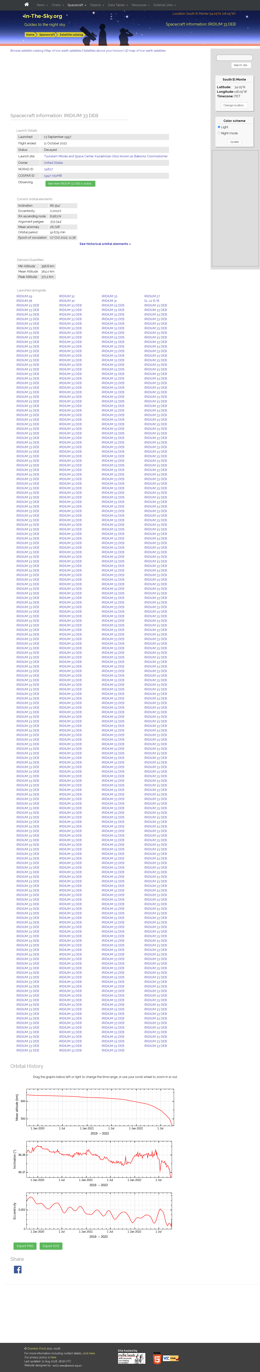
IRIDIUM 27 (152, 296)
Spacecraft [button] (76, 5)
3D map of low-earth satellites (145, 50)
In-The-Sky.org (43, 16)
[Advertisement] (105, 81)
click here (89, 1353)
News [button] (41, 5)
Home (30, 34)
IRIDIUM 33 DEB (27, 305)
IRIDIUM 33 (109, 296)
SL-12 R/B (151, 301)
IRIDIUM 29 (24, 296)
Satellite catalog (71, 34)
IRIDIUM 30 (67, 301)
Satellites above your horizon (103, 50)
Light (224, 127)
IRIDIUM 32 (67, 296)
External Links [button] (163, 5)
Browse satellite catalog (27, 50)
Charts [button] (56, 5)
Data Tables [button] (117, 5)
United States (53, 163)
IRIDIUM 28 (24, 301)
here (53, 1357)
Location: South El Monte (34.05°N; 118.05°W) (204, 13)
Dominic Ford (37, 1348)
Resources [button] (139, 5)
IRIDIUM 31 (109, 301)
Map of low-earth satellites (63, 50)
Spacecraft (47, 34)
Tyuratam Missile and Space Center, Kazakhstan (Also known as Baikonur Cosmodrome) (105, 156)
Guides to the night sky (44, 24)
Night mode (229, 133)
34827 (48, 169)
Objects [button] (96, 5)
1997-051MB (53, 175)
